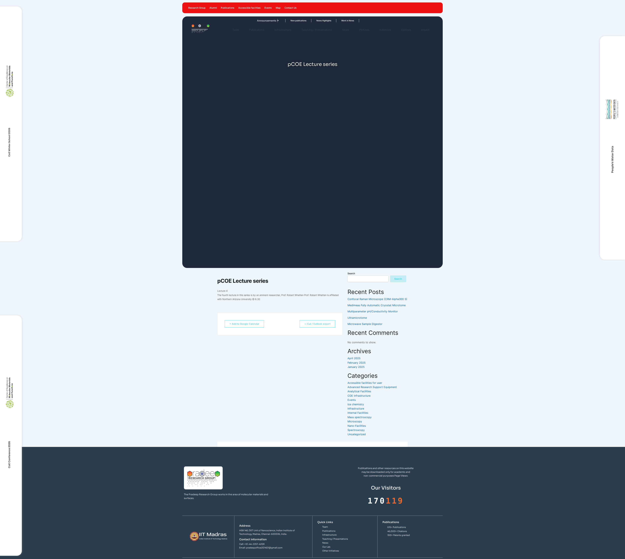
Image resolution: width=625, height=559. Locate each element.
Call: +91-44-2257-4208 (251, 544)
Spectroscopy (356, 430)
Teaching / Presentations (316, 29)
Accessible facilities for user (364, 382)
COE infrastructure (358, 395)
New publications (284, 20)
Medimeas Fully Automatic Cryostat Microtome (376, 305)
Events (268, 7)
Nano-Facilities (356, 425)
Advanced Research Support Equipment (372, 387)
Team (235, 29)
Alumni (213, 7)
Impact (425, 29)
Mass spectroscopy (359, 417)
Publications (227, 7)
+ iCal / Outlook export (317, 323)
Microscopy (354, 421)
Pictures (364, 29)
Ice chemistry (355, 404)
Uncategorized (356, 434)
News (345, 29)
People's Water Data (612, 159)
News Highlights (309, 20)
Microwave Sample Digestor (364, 324)
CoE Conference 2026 (9, 454)
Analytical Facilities (359, 391)
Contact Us (291, 7)
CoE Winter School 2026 (9, 142)
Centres (406, 29)
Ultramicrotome (357, 317)
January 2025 (356, 366)
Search (351, 273)
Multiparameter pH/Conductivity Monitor (372, 311)
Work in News (333, 20)
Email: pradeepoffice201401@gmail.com (261, 547)
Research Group (197, 7)
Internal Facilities (357, 412)
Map (278, 7)
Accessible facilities (249, 7)
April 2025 (354, 358)
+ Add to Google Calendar (244, 323)
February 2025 (356, 362)
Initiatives (385, 29)
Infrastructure (282, 29)
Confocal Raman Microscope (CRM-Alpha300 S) (377, 299)
